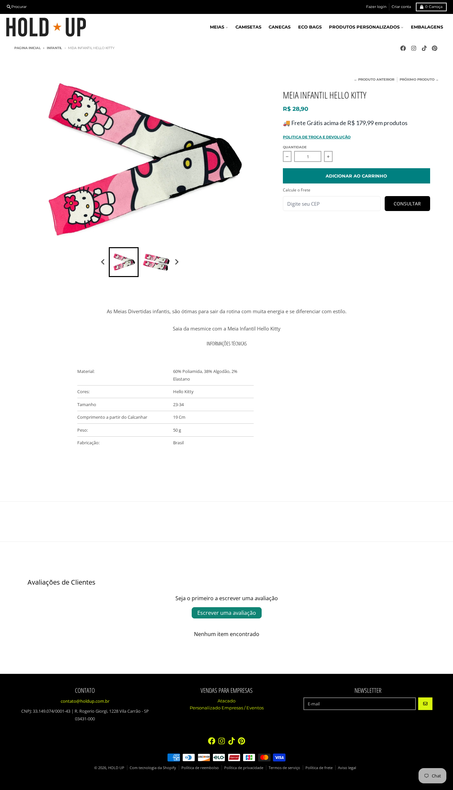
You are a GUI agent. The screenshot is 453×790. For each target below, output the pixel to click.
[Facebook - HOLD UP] (403, 48)
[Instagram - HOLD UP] (414, 48)
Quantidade (295, 147)
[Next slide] (176, 262)
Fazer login (376, 6)
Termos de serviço (284, 767)
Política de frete (319, 767)
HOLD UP (116, 767)
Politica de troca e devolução (317, 137)
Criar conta (401, 6)
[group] (124, 262)
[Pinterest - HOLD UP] (435, 48)
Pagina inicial (27, 48)
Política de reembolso (200, 767)
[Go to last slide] (103, 262)
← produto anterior (374, 79)
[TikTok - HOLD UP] (424, 48)
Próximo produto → (419, 79)
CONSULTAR (407, 203)
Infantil (54, 48)
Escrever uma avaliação (226, 612)
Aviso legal (347, 767)
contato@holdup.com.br (85, 701)
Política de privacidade (243, 767)
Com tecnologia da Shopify (153, 767)
